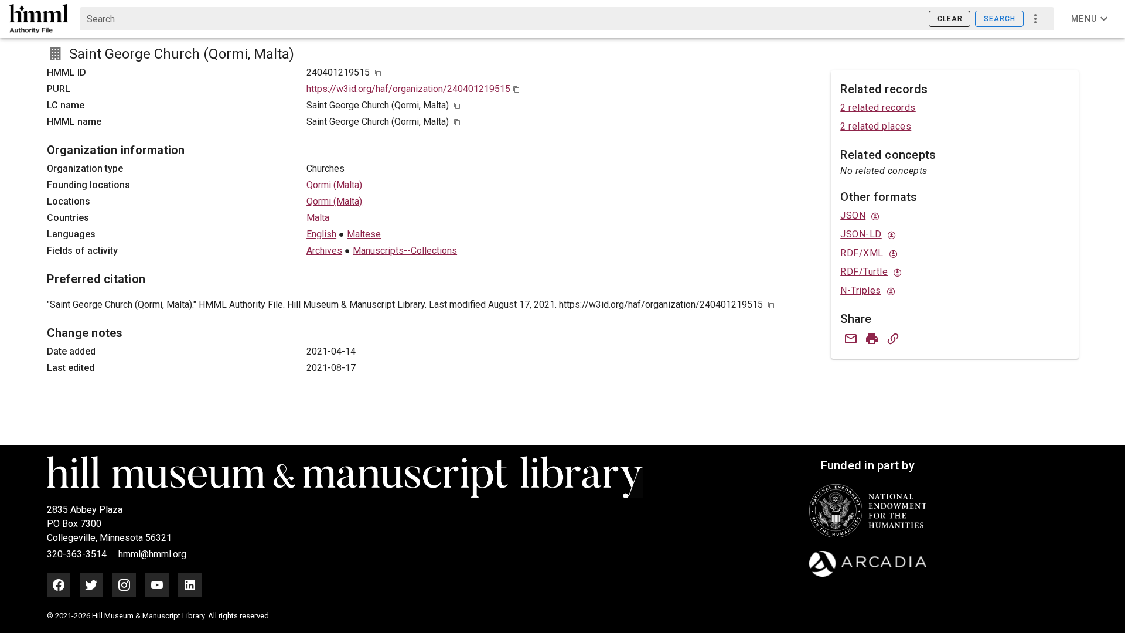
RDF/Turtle (864, 271)
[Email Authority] (850, 338)
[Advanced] (1035, 19)
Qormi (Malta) (334, 184)
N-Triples (860, 290)
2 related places (875, 126)
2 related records (878, 107)
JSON (852, 215)
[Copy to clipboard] (378, 73)
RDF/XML (862, 252)
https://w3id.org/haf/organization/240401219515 (408, 88)
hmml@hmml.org (152, 554)
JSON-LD (861, 234)
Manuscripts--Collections (405, 250)
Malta (317, 217)
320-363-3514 (78, 554)
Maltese (364, 234)
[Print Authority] (871, 338)
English (321, 234)
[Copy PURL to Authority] (893, 338)
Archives (324, 250)
